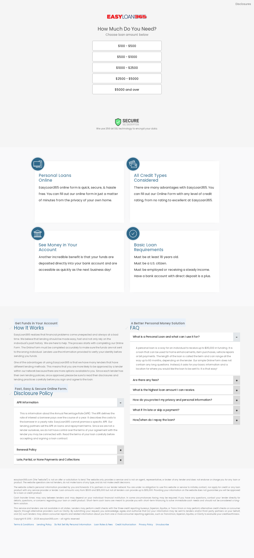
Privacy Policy (146, 524)
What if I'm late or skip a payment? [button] (156, 410)
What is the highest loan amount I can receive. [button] (163, 390)
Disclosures (243, 4)
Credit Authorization (125, 524)
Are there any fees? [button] (146, 380)
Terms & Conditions (24, 524)
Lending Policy (44, 524)
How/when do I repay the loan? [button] (154, 420)
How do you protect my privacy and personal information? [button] (172, 400)
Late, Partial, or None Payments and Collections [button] (48, 460)
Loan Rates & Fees (103, 524)
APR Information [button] (27, 402)
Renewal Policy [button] (27, 450)
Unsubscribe (162, 524)
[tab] (69, 402)
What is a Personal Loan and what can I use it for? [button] (166, 337)
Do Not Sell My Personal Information (72, 524)
